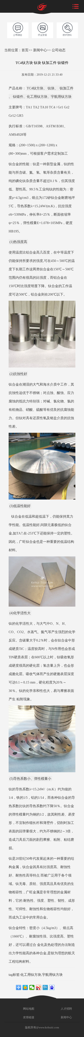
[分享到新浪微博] (38, 987)
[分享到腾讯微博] (45, 987)
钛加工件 (66, 88)
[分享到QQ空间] (25, 987)
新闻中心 (40, 50)
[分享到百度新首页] (52, 987)
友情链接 (28, 1017)
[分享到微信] (32, 987)
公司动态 (58, 50)
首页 (25, 50)
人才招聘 (66, 1008)
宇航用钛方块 (52, 974)
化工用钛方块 (30, 974)
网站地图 (28, 1008)
